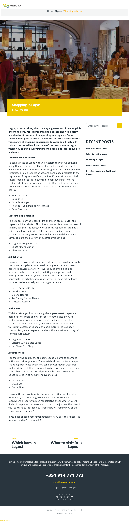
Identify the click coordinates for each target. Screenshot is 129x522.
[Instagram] (64, 497)
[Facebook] (57, 497)
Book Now (5, 520)
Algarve (58, 11)
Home (50, 11)
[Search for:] (101, 125)
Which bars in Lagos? (96, 165)
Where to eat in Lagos (96, 148)
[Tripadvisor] (72, 497)
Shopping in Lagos (94, 159)
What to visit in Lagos (96, 154)
